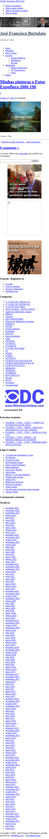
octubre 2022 (11, 540)
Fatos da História (12, 336)
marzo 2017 (10, 691)
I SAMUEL (10, 343)
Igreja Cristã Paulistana (15, 465)
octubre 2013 (11, 792)
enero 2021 (10, 589)
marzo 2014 (10, 779)
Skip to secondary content (16, 11)
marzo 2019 (10, 640)
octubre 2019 (11, 625)
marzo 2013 (10, 809)
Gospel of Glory (12, 460)
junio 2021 (10, 576)
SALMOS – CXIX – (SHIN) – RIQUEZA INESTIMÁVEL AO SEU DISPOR (24, 428)
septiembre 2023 (12, 513)
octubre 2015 (11, 733)
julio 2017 (9, 684)
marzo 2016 (10, 721)
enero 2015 (10, 755)
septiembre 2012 (12, 821)
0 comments (8, 148)
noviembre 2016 (12, 701)
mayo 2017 (10, 686)
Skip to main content (14, 8)
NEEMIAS (10, 370)
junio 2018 (10, 660)
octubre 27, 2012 (7, 98)
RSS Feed (20, 1)
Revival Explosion (13, 484)
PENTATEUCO (12, 375)
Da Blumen (10, 457)
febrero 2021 (10, 586)
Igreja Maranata (12, 467)
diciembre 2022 (12, 535)
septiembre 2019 (12, 628)
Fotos (13, 72)
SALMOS (9, 383)
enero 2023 (10, 532)
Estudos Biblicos (18, 58)
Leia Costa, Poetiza (13, 470)
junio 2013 (10, 801)
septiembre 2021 (12, 569)
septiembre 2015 (12, 735)
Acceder (9, 284)
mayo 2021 (10, 579)
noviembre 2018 (12, 650)
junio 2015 (10, 743)
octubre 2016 (11, 704)
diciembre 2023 (12, 508)
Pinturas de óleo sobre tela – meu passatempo (21, 142)
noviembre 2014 (12, 760)
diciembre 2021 (12, 564)
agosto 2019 (10, 630)
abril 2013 (9, 806)
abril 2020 (9, 611)
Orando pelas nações (14, 477)
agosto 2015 (10, 738)
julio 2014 (9, 770)
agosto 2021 (10, 571)
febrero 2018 (10, 669)
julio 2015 (9, 740)
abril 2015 (9, 748)
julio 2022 (9, 547)
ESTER (8, 326)
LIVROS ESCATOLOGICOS (18, 360)
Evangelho (10, 331)
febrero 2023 (10, 530)
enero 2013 (10, 811)
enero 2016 (10, 726)
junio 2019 (10, 635)
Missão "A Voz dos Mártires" (18, 475)
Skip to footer (11, 13)
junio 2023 (10, 520)
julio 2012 (9, 826)
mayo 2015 (10, 745)
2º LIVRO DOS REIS (15, 307)
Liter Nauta (10, 472)
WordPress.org (11, 291)
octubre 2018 (11, 652)
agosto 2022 (10, 545)
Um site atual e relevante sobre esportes (22, 489)
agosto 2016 (10, 708)
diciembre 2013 (12, 787)
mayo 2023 (10, 523)
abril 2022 (9, 554)
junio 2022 (10, 549)
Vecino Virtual (11, 492)
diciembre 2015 (12, 728)
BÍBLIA (9, 314)
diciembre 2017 (12, 674)
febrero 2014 (10, 782)
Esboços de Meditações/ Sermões (19, 321)
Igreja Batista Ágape (14, 462)
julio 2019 (9, 633)
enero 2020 (10, 618)
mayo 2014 (10, 774)
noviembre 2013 (12, 789)
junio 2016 (10, 713)
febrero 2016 (10, 723)
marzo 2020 (10, 613)
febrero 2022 (10, 559)
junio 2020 (10, 606)
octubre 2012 (11, 819)
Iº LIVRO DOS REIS (14, 348)
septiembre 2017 (12, 679)
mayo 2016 (10, 716)
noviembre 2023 (12, 510)
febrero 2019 (10, 642)
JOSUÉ (8, 353)
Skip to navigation (13, 6)
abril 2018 (9, 664)
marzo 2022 (10, 557)
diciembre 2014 (12, 757)
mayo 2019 (10, 637)
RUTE (8, 380)
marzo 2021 (10, 584)
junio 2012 (10, 828)
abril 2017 (9, 689)
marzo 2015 (10, 750)
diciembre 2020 (12, 591)
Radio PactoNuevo (19, 68)
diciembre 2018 (12, 647)
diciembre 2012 (12, 814)
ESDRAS (9, 324)
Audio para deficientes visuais (18, 312)
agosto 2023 (10, 515)
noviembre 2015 (12, 730)
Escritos (8, 55)
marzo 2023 (10, 527)
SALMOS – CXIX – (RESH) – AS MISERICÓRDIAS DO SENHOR (20, 438)
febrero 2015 (10, 752)
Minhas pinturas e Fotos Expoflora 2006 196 (22, 84)
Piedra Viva (10, 479)
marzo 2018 (10, 667)
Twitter (3, 1)
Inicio (7, 48)
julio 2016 (9, 711)
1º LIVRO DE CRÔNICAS (17, 302)
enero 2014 (10, 784)
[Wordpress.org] (33, 835)
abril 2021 (9, 581)
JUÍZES (9, 356)
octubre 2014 (11, 762)
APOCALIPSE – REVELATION (20, 309)
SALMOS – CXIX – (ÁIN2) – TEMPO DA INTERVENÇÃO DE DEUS (24, 423)
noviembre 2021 (12, 567)
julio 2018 (9, 657)
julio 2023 (9, 518)
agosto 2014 (10, 767)
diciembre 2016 (12, 699)
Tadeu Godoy (11, 487)
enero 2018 (10, 672)
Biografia (9, 50)
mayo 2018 (10, 662)
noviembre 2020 (12, 593)
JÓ (6, 351)
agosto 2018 (10, 655)
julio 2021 (9, 574)
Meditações (16, 60)
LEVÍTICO (10, 358)
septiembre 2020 (12, 598)
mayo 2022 (10, 552)
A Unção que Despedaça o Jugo (19, 455)
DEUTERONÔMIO (14, 319)
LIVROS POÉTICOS (15, 365)
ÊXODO (9, 334)
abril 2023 (9, 525)
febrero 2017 (10, 694)
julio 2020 (9, 603)
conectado (23, 153)
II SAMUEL (10, 346)
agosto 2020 (10, 601)
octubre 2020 (11, 596)
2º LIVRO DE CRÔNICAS (17, 304)
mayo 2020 (10, 608)
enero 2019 (10, 645)
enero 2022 (10, 562)
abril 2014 (9, 777)
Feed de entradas (12, 286)
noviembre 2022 (12, 537)
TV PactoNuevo (18, 70)
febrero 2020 (10, 615)
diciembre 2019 (12, 620)
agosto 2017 (10, 682)
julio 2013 (9, 799)
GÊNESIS (10, 341)
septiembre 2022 (12, 542)
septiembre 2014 (12, 765)
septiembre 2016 (12, 706)
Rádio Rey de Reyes (14, 482)
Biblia (8, 75)
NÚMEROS (10, 373)
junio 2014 (10, 772)
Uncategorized (11, 385)
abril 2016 (9, 718)
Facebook (11, 1)
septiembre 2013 (12, 794)
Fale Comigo (11, 53)
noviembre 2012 (12, 816)
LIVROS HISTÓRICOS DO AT (19, 363)
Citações (9, 316)
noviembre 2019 (12, 623)
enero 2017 (10, 696)
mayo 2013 (10, 804)
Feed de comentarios (14, 289)
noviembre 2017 (12, 677)
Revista (14, 63)
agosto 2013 (10, 797)
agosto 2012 (10, 823)
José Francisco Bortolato (23, 33)
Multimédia (10, 65)
